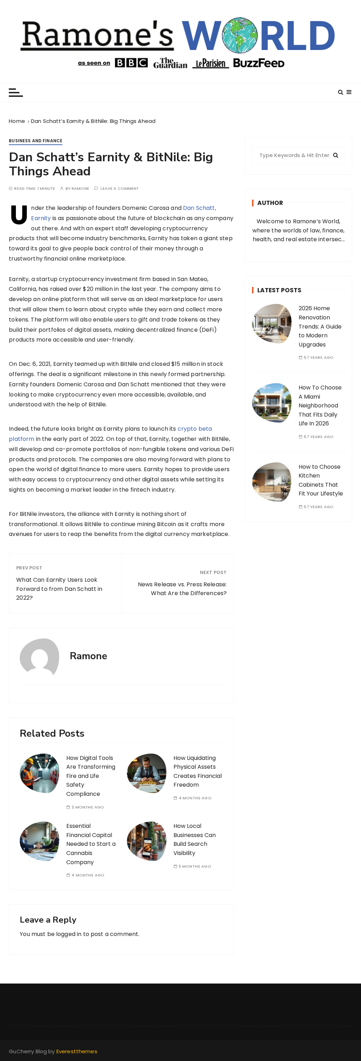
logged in (68, 934)
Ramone (80, 189)
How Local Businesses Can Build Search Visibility (194, 839)
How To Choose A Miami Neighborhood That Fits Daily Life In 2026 (320, 405)
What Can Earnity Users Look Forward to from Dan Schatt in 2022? (59, 589)
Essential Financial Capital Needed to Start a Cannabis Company (91, 844)
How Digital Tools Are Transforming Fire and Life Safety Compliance (90, 776)
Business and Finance (35, 141)
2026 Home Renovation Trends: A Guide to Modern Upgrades (320, 326)
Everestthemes (76, 1051)
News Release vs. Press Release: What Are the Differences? (182, 589)
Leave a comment (119, 189)
